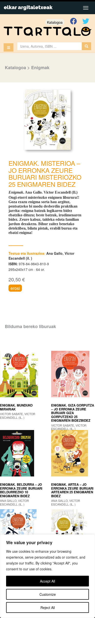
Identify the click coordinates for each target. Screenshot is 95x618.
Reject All (47, 607)
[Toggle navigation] (85, 8)
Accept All (47, 581)
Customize (47, 594)
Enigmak (40, 67)
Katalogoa (55, 22)
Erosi (15, 288)
